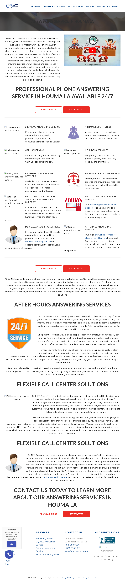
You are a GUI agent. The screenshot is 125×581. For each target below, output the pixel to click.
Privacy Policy (82, 578)
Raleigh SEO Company (69, 578)
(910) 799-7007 (72, 545)
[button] (9, 554)
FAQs (7, 561)
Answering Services (45, 538)
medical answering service (38, 242)
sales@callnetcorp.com (76, 551)
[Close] (22, 527)
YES (11, 544)
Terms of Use (92, 578)
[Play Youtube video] (92, 50)
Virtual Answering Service (48, 554)
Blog (7, 564)
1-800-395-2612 (72, 548)
